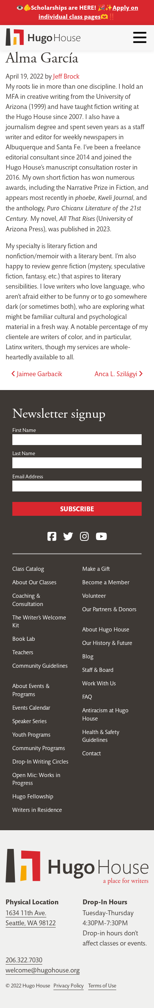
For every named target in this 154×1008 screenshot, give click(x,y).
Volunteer (94, 595)
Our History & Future (107, 642)
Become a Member (105, 582)
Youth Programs (31, 734)
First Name (24, 430)
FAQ (87, 696)
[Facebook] (51, 537)
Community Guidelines (40, 665)
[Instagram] (84, 537)
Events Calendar (31, 707)
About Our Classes (34, 582)
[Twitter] (68, 537)
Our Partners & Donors (109, 609)
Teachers (22, 652)
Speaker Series (29, 721)
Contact (91, 753)
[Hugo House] (77, 866)
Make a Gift (96, 568)
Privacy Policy (68, 985)
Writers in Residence (37, 809)
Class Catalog (28, 568)
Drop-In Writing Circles (40, 761)
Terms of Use (102, 985)
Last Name (23, 453)
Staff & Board (97, 669)
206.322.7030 (24, 960)
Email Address (27, 476)
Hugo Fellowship (32, 796)
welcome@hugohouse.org (43, 970)
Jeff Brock (66, 76)
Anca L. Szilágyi (117, 373)
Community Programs (38, 748)
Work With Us (99, 683)
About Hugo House (105, 629)
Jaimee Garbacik (38, 373)
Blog (87, 656)
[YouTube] (101, 537)
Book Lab (23, 638)
